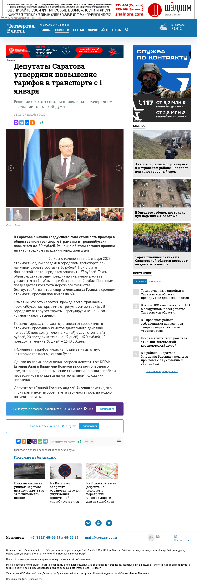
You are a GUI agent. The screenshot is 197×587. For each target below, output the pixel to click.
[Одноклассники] (32, 122)
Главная (45, 30)
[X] (29, 441)
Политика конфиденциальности (24, 579)
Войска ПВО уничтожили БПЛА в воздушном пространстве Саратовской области (166, 309)
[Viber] (34, 441)
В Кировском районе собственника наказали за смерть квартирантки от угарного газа (162, 325)
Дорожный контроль (104, 30)
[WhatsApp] (40, 441)
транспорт (20, 450)
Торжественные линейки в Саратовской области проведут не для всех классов (165, 294)
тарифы (33, 450)
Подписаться (106, 409)
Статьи (78, 30)
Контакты (15, 537)
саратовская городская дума (57, 450)
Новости (62, 30)
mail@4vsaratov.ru (101, 537)
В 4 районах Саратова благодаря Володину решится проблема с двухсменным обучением (164, 358)
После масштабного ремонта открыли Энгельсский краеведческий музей (164, 341)
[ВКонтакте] (27, 122)
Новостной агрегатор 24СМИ (162, 371)
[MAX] (16, 122)
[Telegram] (21, 122)
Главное (139, 126)
